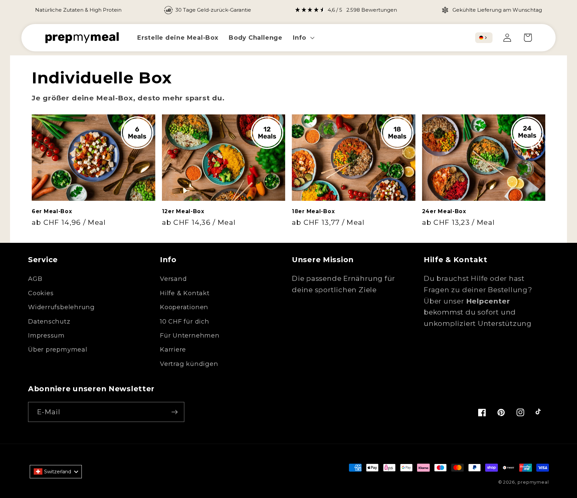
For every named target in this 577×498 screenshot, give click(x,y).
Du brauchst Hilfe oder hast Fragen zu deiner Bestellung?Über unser (478, 289)
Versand (173, 279)
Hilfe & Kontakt (185, 293)
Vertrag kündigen (189, 364)
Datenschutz (49, 321)
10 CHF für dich (184, 321)
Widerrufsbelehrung (61, 307)
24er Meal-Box (444, 211)
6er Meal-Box (52, 211)
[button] (303, 37)
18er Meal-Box (313, 211)
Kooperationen (184, 307)
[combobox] (484, 37)
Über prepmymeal (57, 349)
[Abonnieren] (174, 412)
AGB (35, 279)
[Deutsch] (481, 37)
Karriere (173, 349)
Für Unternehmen (190, 335)
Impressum (46, 335)
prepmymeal (533, 482)
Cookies (40, 293)
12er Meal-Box (183, 211)
